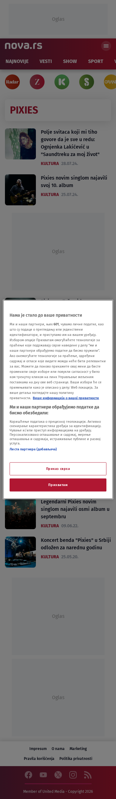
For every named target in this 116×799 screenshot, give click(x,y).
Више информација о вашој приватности (66, 398)
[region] (58, 399)
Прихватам (57, 485)
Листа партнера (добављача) (33, 449)
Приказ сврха (58, 468)
